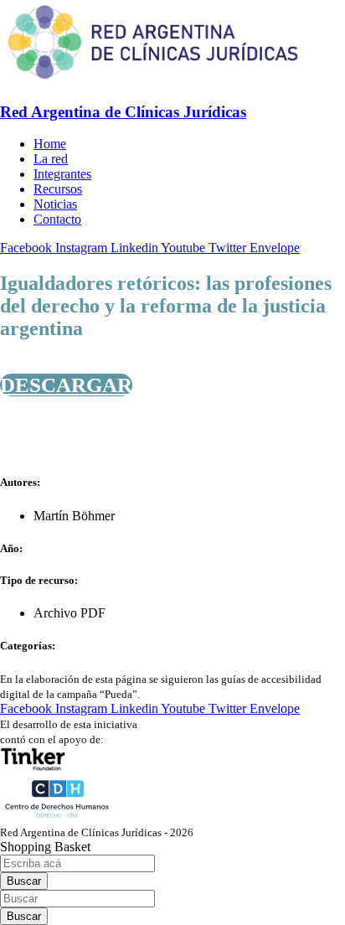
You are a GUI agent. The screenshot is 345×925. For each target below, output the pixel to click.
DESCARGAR (66, 385)
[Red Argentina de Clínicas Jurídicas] (153, 79)
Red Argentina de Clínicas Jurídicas (123, 112)
